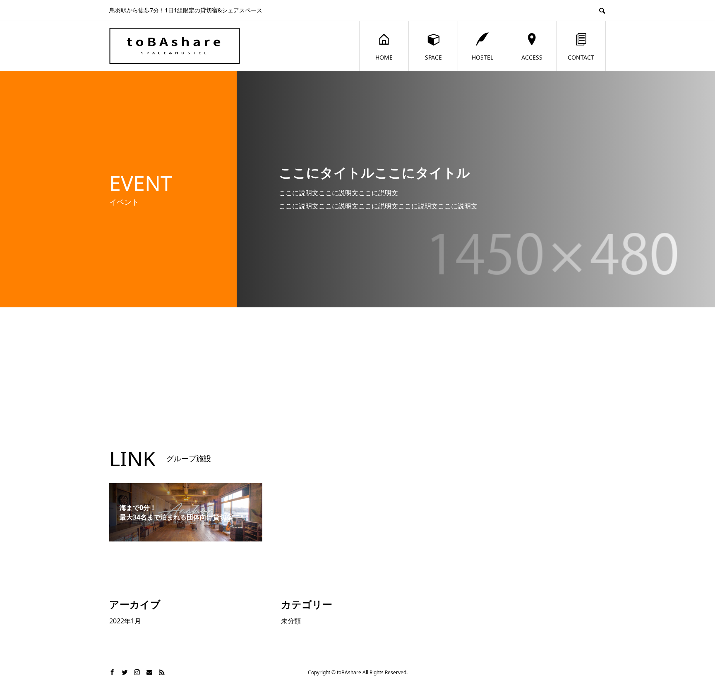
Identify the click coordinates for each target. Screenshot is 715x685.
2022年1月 (125, 620)
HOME (384, 57)
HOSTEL (482, 57)
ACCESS (531, 57)
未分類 (291, 620)
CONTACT (581, 57)
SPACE (433, 57)
